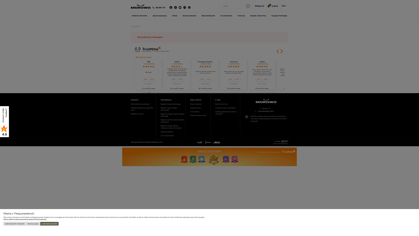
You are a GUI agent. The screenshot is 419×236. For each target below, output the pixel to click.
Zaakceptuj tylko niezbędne (14, 224)
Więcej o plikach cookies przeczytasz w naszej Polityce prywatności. (25, 219)
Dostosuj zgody (33, 224)
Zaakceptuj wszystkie (49, 224)
